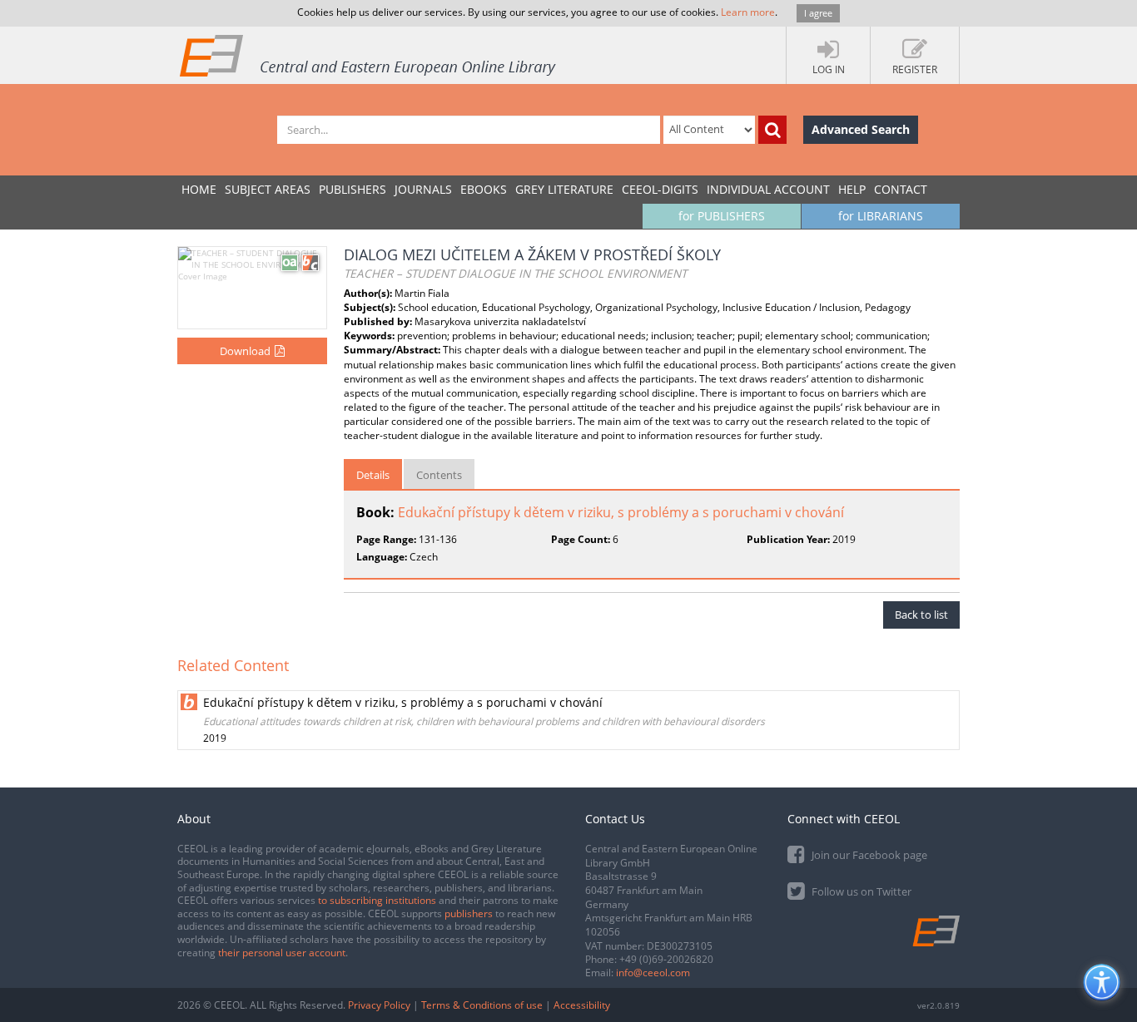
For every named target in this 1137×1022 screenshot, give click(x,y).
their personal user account (281, 952)
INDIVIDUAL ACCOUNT (768, 189)
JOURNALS (423, 189)
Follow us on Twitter (860, 891)
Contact (900, 189)
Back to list (921, 614)
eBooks (483, 189)
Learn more (748, 12)
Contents (439, 474)
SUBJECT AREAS (267, 189)
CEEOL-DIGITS (660, 189)
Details (373, 474)
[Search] (772, 130)
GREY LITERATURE (564, 189)
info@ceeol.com (653, 972)
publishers (468, 913)
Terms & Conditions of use (482, 1005)
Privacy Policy (379, 1005)
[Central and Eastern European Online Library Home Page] (368, 55)
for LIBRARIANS (880, 216)
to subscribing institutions (377, 900)
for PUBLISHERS (721, 216)
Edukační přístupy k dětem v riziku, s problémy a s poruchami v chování (621, 512)
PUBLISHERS (352, 189)
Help (852, 189)
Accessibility (582, 1005)
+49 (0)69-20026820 (666, 959)
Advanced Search (861, 129)
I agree (818, 13)
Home (198, 189)
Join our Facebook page (868, 854)
